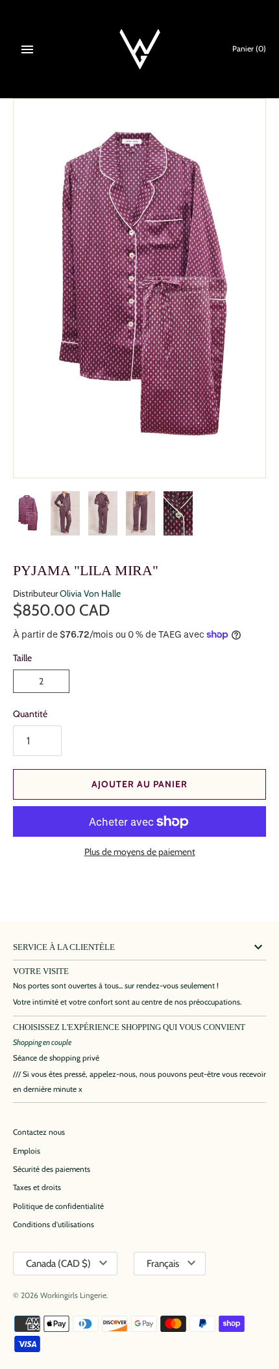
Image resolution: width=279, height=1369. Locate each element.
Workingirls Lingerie (73, 1295)
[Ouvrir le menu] (27, 49)
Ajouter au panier (139, 784)
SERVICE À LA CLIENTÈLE (64, 947)
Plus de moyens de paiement (139, 852)
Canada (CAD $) (58, 1263)
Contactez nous (39, 1132)
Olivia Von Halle (90, 593)
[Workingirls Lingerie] (139, 49)
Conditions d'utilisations (53, 1224)
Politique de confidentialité (58, 1206)
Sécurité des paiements (51, 1169)
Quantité (30, 714)
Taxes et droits (37, 1187)
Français (163, 1263)
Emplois (26, 1151)
